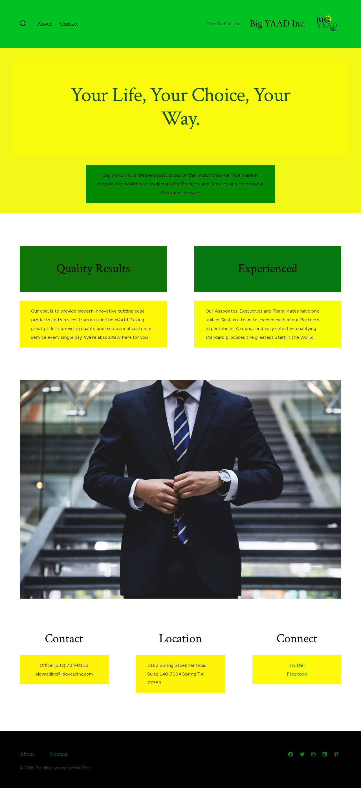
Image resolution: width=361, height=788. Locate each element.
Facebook (297, 674)
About (44, 24)
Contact (69, 24)
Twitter (297, 665)
